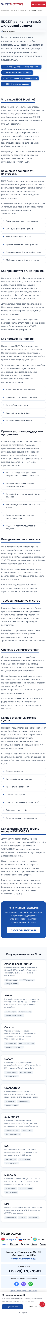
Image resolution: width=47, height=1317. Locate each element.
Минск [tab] (5, 1244)
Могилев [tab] (14, 1244)
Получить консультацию (23, 930)
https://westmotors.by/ (24, 1258)
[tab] (8, 1239)
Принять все (12, 1307)
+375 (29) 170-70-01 (23, 1271)
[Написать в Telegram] (16, 1284)
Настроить (23, 1313)
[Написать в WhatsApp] (30, 1284)
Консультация (38, 4)
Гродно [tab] (43, 1244)
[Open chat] (42, 1304)
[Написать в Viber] (23, 1284)
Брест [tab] (34, 1244)
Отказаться (34, 1307)
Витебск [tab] (25, 1244)
